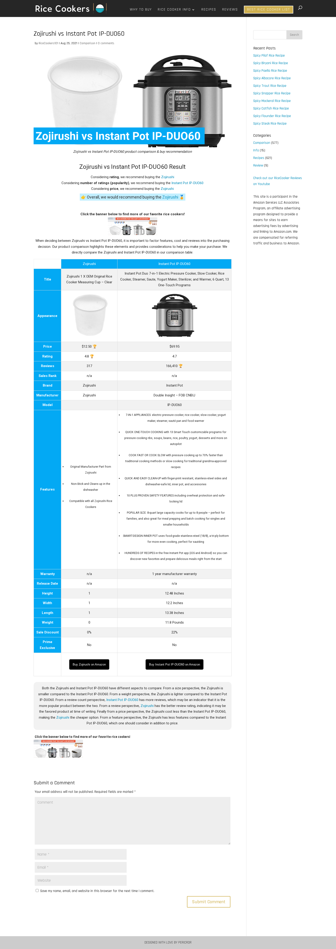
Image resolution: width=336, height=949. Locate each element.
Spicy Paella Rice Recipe (270, 70)
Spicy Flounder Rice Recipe (272, 116)
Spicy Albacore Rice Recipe (272, 78)
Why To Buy (141, 10)
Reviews (230, 10)
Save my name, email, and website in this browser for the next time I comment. (97, 891)
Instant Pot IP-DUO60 (187, 183)
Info (256, 150)
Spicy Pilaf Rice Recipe (269, 55)
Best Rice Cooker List (268, 9)
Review (258, 165)
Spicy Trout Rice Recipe (269, 86)
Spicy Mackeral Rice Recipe (272, 101)
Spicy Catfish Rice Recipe (271, 108)
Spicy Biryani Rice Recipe (270, 63)
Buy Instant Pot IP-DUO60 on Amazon (174, 664)
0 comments (106, 43)
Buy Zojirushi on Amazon (89, 664)
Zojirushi (167, 177)
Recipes (208, 10)
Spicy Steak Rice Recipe (270, 123)
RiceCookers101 (48, 43)
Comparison (87, 43)
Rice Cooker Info (174, 10)
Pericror (185, 942)
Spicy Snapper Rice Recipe (272, 93)
